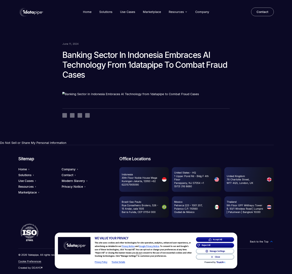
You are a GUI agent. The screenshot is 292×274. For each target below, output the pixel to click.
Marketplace (152, 12)
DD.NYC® (37, 267)
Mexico (178, 201)
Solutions (105, 12)
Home (87, 12)
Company (202, 12)
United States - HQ (185, 172)
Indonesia (127, 174)
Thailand (231, 201)
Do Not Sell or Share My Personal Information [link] (33, 143)
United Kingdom (236, 176)
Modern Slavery (73, 181)
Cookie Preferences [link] (29, 261)
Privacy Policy (101, 262)
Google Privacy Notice (149, 246)
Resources (176, 12)
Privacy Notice (128, 246)
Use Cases (127, 12)
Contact (67, 175)
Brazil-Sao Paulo (131, 201)
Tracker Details (118, 262)
